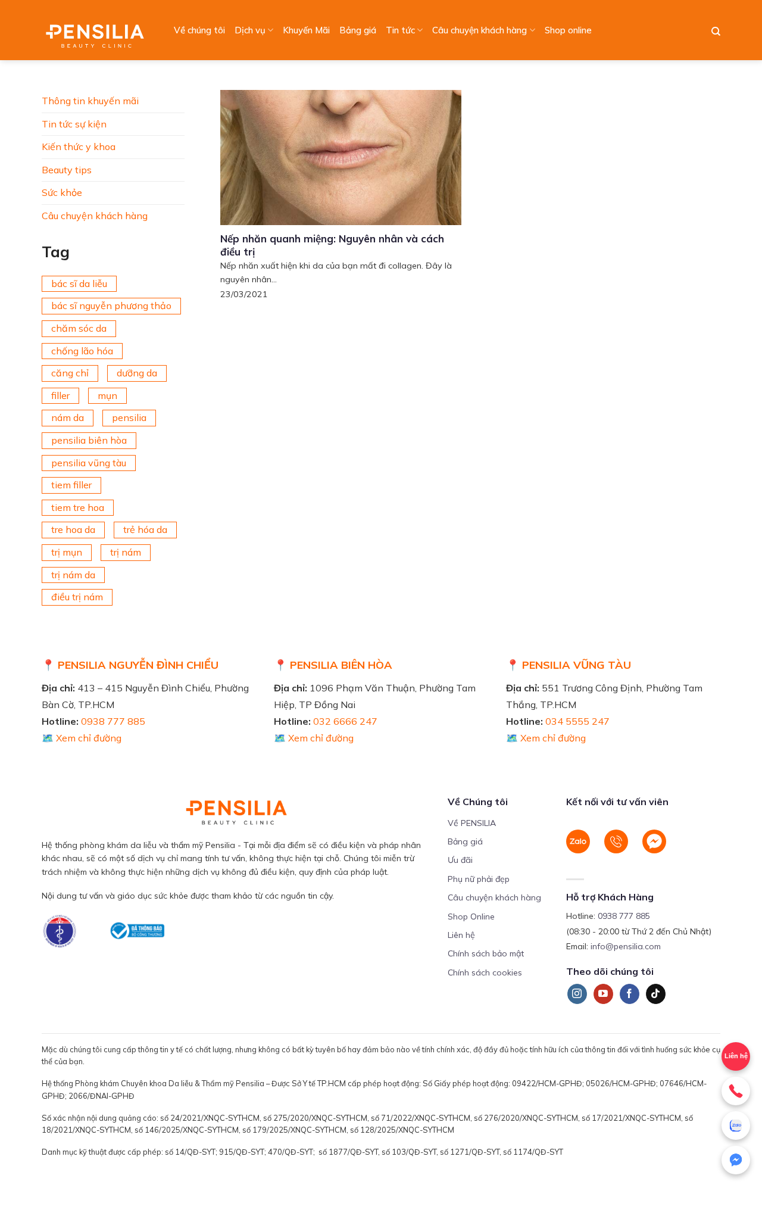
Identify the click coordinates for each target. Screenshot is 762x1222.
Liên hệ (736, 1055)
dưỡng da (137, 373)
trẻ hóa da (145, 529)
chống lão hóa (82, 351)
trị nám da (73, 575)
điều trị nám (77, 597)
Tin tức (400, 30)
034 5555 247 (577, 721)
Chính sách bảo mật (486, 953)
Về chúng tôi (199, 30)
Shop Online (471, 916)
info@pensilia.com (626, 946)
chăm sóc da (79, 328)
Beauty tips (67, 170)
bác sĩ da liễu (79, 283)
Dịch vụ (250, 30)
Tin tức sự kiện (74, 124)
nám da (67, 417)
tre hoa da (73, 529)
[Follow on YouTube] (603, 994)
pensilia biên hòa (89, 440)
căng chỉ (70, 373)
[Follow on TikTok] (656, 994)
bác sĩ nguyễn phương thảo (111, 305)
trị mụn (66, 552)
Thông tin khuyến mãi (90, 101)
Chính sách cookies (485, 972)
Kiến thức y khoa (78, 146)
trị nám (125, 552)
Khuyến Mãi (306, 30)
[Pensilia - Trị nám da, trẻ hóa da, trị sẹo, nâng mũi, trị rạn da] (98, 30)
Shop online (568, 30)
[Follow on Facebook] (629, 994)
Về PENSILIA (472, 823)
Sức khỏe (62, 192)
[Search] (715, 31)
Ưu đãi (460, 860)
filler (60, 395)
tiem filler (71, 485)
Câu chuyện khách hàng (479, 30)
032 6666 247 (345, 721)
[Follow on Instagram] (577, 994)
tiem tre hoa (77, 507)
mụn (107, 395)
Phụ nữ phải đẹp (479, 879)
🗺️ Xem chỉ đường (81, 738)
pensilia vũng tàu (88, 463)
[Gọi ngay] (736, 1091)
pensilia (129, 417)
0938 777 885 (113, 721)
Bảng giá (357, 30)
